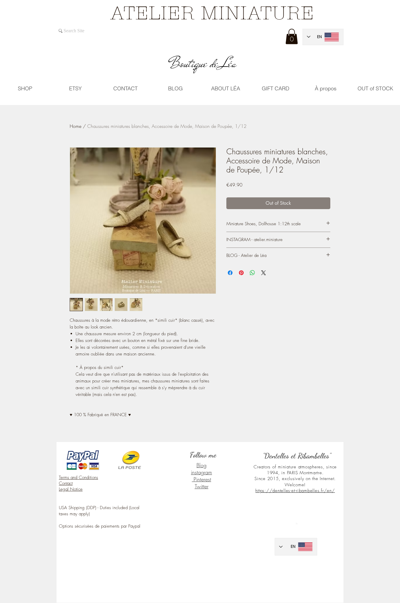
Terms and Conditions (78, 477)
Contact (66, 483)
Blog (201, 465)
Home (75, 126)
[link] (291, 36)
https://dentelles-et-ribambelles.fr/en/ (295, 491)
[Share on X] (263, 272)
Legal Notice (71, 489)
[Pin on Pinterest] (241, 272)
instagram (201, 472)
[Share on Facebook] (230, 272)
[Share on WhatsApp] (252, 272)
